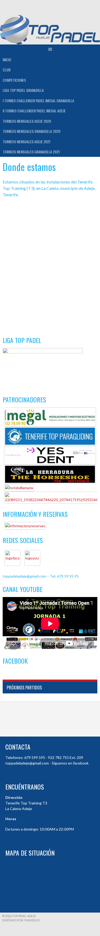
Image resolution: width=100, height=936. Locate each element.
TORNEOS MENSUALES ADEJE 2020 (27, 121)
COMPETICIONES (14, 80)
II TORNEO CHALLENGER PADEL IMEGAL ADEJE (34, 110)
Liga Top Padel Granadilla (23, 90)
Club (7, 69)
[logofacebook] (13, 558)
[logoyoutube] (32, 558)
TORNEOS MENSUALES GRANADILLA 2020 (31, 131)
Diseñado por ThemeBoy (21, 920)
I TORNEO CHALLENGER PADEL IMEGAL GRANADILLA (38, 100)
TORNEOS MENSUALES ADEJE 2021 (26, 141)
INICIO (7, 59)
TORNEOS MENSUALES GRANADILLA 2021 (31, 151)
